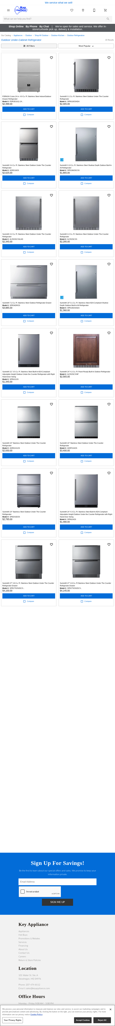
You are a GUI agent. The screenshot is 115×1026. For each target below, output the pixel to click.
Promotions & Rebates (29, 938)
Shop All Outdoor (41, 35)
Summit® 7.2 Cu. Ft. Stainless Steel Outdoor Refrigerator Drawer (26, 303)
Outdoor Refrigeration (75, 35)
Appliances (18, 35)
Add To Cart (28, 109)
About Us (23, 949)
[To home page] (20, 10)
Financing (23, 946)
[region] (57, 1015)
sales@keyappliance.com (38, 988)
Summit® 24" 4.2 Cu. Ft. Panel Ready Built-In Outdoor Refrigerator (85, 372)
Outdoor (28, 35)
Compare (30, 115)
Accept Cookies (83, 1020)
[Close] (110, 1009)
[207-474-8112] (94, 10)
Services (23, 942)
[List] (71, 10)
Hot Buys (23, 935)
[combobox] (86, 46)
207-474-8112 (33, 985)
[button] (8, 10)
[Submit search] (108, 18)
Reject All (102, 1020)
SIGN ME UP (57, 902)
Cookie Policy (36, 1014)
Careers (22, 956)
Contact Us (24, 953)
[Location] (83, 10)
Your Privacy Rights (12, 1020)
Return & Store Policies (30, 960)
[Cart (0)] (105, 10)
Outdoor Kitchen (57, 35)
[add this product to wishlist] (51, 57)
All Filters (31, 46)
